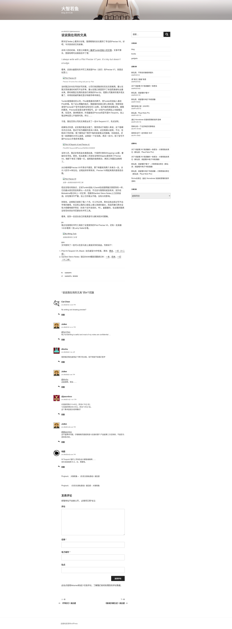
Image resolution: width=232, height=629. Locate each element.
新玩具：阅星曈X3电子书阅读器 (143, 99)
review (75, 276)
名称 (63, 539)
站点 (63, 564)
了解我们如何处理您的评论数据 (106, 585)
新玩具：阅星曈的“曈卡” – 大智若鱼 (144, 164)
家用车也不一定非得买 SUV (141, 133)
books (133, 53)
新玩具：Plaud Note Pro (140, 113)
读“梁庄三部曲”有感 (138, 79)
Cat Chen (65, 301)
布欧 (63, 451)
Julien (64, 324)
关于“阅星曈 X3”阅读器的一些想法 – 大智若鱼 (148, 149)
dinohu (64, 349)
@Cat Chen (65, 332)
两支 (111, 250)
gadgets (68, 273)
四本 (113, 256)
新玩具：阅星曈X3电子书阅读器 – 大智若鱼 (147, 171)
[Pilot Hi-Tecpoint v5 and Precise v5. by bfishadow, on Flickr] (76, 144)
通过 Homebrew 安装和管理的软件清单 (146, 119)
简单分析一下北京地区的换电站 (143, 126)
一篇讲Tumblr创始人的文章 (100, 50)
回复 (63, 314)
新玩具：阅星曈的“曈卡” (140, 92)
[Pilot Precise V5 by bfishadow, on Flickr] (69, 78)
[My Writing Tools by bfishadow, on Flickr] (69, 233)
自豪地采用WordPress (69, 623)
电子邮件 (65, 552)
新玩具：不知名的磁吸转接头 (142, 72)
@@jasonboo (66, 432)
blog (133, 49)
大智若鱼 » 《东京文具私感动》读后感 (85, 476)
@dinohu (64, 379)
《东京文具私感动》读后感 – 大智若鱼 (85, 485)
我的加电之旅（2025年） (140, 106)
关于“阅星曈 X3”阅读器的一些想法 (144, 86)
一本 (108, 256)
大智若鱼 (70, 8)
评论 (63, 506)
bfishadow (75, 31)
